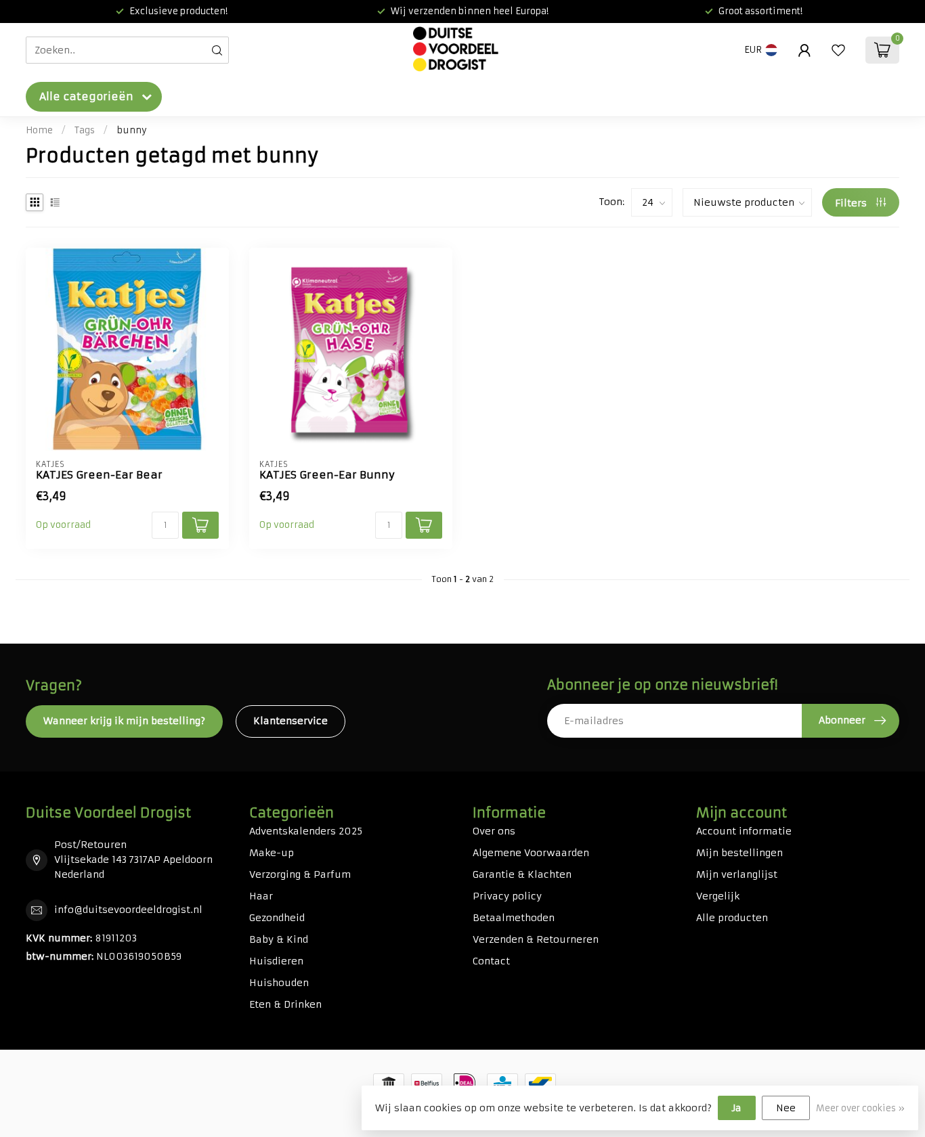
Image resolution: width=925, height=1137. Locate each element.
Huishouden (279, 983)
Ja (736, 1108)
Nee (786, 1108)
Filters (852, 203)
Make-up (271, 853)
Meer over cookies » (860, 1108)
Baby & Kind (278, 939)
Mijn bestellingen (739, 853)
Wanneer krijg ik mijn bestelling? (124, 721)
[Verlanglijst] (838, 50)
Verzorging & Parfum (300, 874)
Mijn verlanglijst (736, 874)
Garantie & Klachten (522, 874)
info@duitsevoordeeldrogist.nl (128, 910)
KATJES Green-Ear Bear (99, 475)
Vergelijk (717, 896)
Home (39, 130)
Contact (491, 961)
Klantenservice (290, 721)
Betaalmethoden (514, 918)
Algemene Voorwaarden (531, 853)
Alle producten (732, 918)
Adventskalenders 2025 (305, 831)
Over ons (494, 831)
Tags (84, 130)
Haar (261, 896)
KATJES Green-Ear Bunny (327, 475)
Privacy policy (507, 896)
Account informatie (744, 831)
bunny (131, 130)
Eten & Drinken (285, 1004)
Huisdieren (276, 961)
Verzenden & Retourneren (536, 939)
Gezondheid (277, 918)
